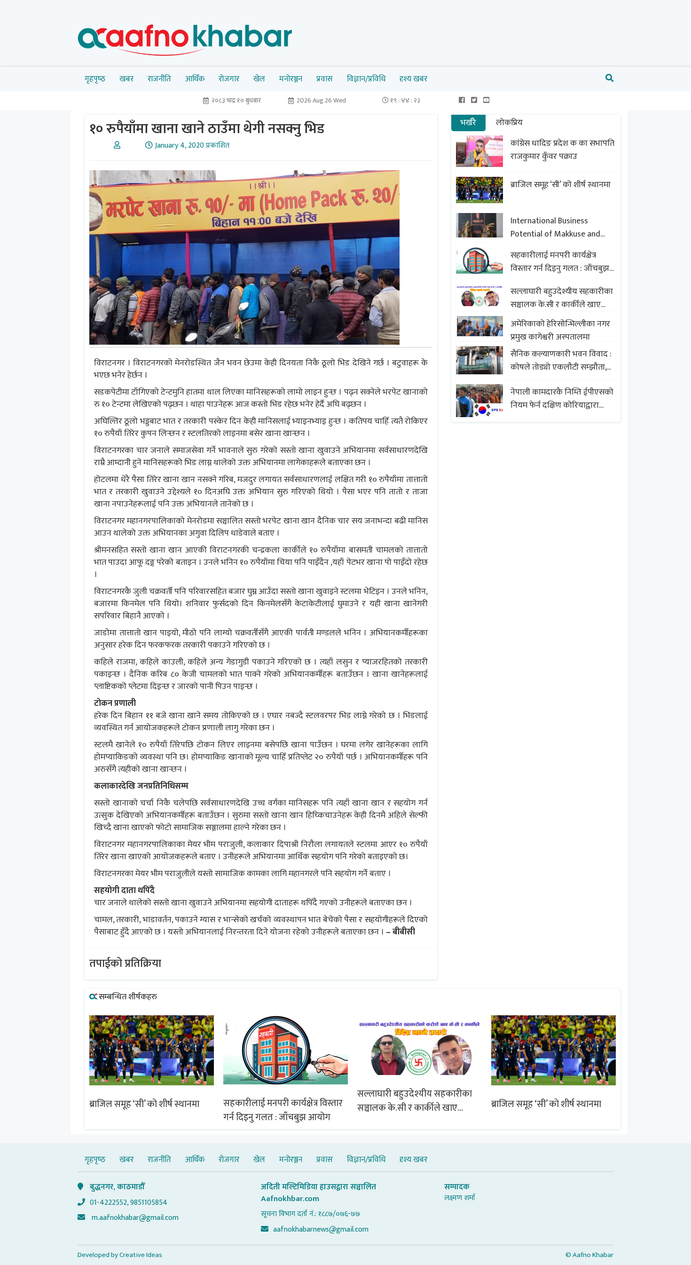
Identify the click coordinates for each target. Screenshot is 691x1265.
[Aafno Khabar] (185, 42)
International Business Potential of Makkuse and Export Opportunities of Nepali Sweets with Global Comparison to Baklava (555, 227)
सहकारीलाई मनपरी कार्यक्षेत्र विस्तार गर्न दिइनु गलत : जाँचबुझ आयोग (559, 262)
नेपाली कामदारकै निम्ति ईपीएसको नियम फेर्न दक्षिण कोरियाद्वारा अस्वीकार (561, 399)
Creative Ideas (140, 1255)
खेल (259, 79)
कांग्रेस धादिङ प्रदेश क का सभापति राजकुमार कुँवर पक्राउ (562, 150)
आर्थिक (194, 79)
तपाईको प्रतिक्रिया (125, 963)
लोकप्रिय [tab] (509, 123)
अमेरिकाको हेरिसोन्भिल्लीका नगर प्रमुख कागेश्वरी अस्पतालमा (560, 330)
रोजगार (229, 79)
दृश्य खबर (413, 79)
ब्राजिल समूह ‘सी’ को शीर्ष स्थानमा (560, 184)
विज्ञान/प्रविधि (366, 79)
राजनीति (159, 79)
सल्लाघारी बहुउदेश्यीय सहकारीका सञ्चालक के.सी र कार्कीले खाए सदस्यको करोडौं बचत (561, 298)
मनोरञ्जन (290, 79)
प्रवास (324, 79)
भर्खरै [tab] (468, 123)
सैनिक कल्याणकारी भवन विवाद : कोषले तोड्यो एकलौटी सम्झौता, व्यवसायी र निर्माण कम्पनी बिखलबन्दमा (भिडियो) (561, 361)
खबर (126, 79)
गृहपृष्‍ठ (95, 79)
